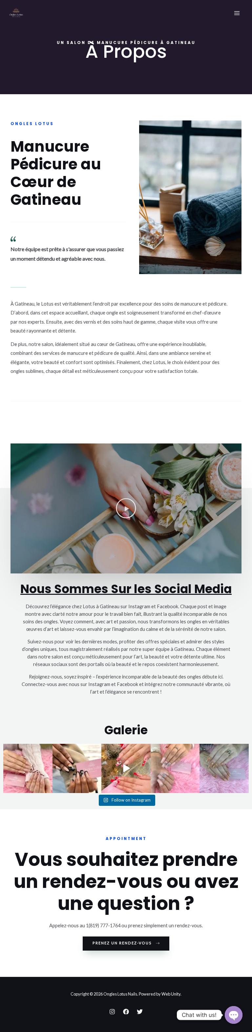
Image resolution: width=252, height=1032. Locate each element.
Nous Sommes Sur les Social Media (126, 589)
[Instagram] (112, 1012)
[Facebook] (126, 1012)
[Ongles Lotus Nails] (16, 13)
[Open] (27, 768)
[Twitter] (140, 1012)
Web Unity (170, 994)
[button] (126, 508)
